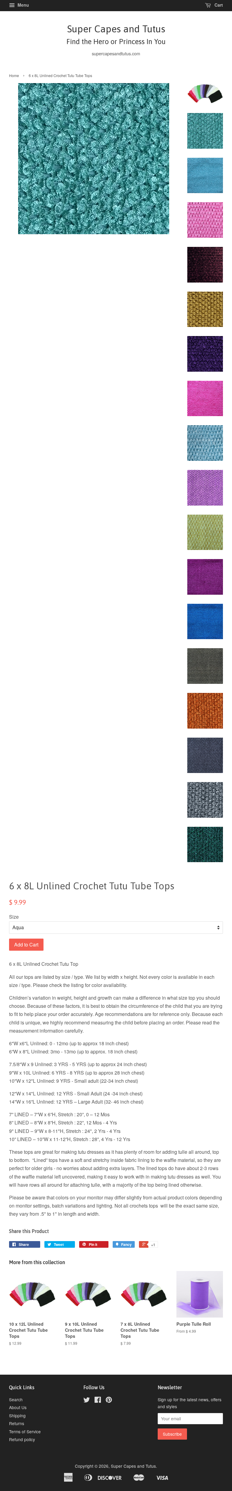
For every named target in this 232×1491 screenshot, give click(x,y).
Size (14, 916)
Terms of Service (25, 1431)
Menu (22, 5)
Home (14, 75)
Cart (218, 5)
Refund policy (22, 1439)
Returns (16, 1423)
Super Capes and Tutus (116, 34)
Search (16, 1399)
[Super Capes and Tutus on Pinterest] (108, 1401)
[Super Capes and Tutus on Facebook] (97, 1401)
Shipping (17, 1415)
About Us (18, 1407)
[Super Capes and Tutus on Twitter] (86, 1401)
